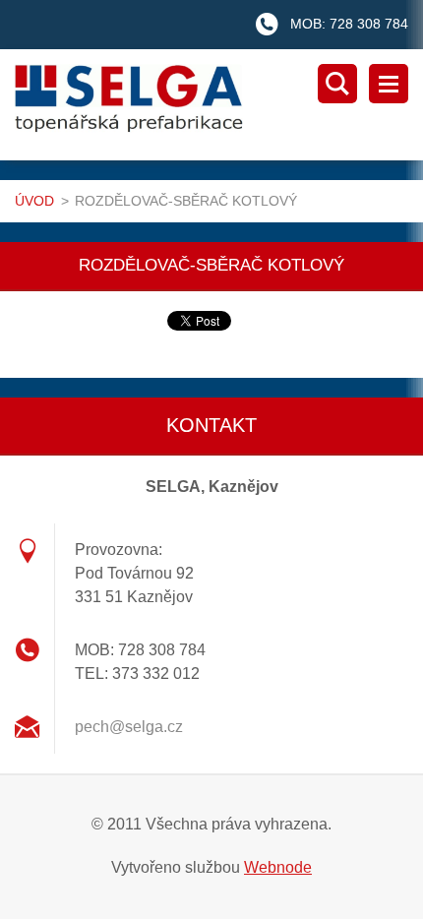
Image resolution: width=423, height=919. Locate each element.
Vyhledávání (337, 83)
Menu (388, 83)
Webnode (278, 867)
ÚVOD (34, 201)
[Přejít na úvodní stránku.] (219, 104)
